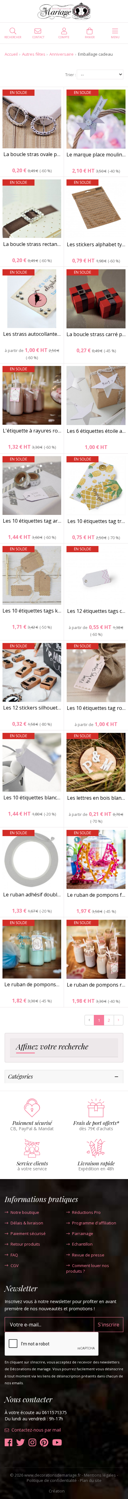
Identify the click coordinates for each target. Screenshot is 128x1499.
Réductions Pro (86, 1212)
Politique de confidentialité (52, 1480)
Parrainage (82, 1233)
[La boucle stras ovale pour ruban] (31, 119)
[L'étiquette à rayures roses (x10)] (31, 395)
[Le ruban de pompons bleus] (31, 949)
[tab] (64, 1047)
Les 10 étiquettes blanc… (31, 797)
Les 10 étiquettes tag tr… (96, 521)
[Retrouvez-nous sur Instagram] (32, 1442)
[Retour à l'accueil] (64, 11)
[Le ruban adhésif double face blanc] (31, 859)
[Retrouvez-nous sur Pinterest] (44, 1442)
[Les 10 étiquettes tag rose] (96, 672)
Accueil (11, 54)
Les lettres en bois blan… (96, 797)
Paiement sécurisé (28, 1233)
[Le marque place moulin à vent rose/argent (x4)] (96, 119)
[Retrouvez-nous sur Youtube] (57, 1442)
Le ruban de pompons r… (96, 984)
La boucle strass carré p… (96, 334)
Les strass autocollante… (32, 334)
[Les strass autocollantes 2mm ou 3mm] (31, 298)
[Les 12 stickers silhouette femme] (31, 672)
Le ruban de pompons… (31, 984)
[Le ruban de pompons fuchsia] (96, 859)
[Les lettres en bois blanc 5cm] (96, 762)
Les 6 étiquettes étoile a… (96, 431)
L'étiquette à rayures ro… (32, 430)
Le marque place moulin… (96, 154)
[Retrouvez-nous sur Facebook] (8, 1442)
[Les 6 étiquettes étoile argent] (96, 395)
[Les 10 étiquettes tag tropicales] (96, 485)
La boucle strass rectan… (32, 244)
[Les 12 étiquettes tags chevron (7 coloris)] (96, 575)
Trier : (70, 74)
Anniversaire (61, 54)
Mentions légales (100, 1475)
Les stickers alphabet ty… (96, 244)
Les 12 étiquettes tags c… (96, 611)
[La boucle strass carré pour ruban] (96, 298)
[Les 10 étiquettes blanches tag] (31, 762)
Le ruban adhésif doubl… (32, 894)
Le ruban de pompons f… (96, 894)
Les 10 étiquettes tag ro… (96, 708)
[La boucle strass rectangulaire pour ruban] (31, 208)
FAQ (14, 1255)
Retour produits (25, 1244)
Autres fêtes (33, 54)
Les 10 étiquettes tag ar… (32, 520)
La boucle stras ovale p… (31, 154)
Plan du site (91, 1480)
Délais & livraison (27, 1223)
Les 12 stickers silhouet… (32, 707)
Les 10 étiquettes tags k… (31, 610)
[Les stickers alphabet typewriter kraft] (96, 208)
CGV (15, 1265)
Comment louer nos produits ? (87, 1268)
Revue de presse (88, 1255)
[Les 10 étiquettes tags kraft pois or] (31, 575)
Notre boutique (25, 1212)
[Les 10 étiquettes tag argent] (31, 485)
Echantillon (82, 1244)
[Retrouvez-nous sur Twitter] (20, 1442)
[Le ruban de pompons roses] (96, 949)
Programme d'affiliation (94, 1223)
